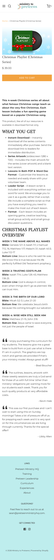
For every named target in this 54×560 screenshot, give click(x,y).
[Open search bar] (10, 6)
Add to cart (27, 78)
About (27, 492)
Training (27, 473)
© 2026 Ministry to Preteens (18, 550)
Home (5, 21)
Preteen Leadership (27, 478)
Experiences (27, 488)
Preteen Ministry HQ (27, 469)
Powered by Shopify (39, 550)
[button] (27, 41)
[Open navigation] (4, 6)
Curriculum (27, 483)
